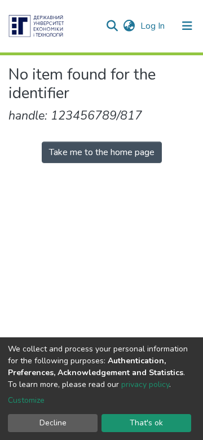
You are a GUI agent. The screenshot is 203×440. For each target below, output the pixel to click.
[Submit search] (112, 26)
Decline (53, 422)
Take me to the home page (102, 152)
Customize (26, 400)
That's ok (146, 422)
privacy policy (145, 384)
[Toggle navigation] (187, 26)
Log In (153, 26)
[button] (129, 26)
